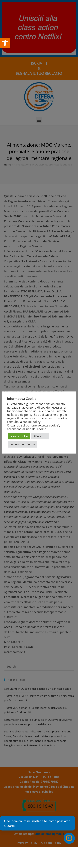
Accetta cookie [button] (19, 436)
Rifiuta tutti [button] (40, 436)
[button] (5, 43)
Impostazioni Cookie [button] (22, 444)
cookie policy (32, 422)
